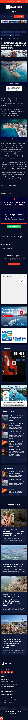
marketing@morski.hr (11, 700)
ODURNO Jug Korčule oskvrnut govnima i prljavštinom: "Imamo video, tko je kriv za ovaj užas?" (12, 601)
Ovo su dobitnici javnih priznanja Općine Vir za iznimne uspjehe (17, 419)
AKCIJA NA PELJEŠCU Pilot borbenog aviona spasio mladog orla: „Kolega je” (16, 427)
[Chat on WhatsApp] (14, 226)
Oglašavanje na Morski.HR (7, 681)
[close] (26, 2)
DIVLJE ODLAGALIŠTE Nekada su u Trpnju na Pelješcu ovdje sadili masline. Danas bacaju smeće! (12, 643)
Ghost (21, 712)
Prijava (11, 16)
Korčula (17, 35)
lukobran (17, 32)
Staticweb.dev (14, 713)
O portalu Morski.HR (5, 679)
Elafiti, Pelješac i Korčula (7, 32)
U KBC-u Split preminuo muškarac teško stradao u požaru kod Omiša (16, 445)
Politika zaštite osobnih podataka (9, 684)
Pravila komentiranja (6, 248)
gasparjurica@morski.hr (13, 697)
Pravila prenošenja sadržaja (7, 686)
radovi (23, 32)
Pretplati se (19, 16)
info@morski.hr (9, 694)
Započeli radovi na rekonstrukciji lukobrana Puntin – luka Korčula (14, 203)
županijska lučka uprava (7, 35)
